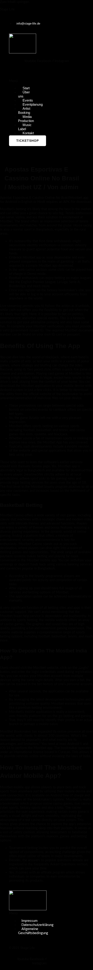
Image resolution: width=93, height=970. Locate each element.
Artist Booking (24, 110)
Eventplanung (33, 104)
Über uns (24, 94)
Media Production (26, 119)
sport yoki (38, 478)
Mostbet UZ (25, 187)
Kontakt (28, 133)
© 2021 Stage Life (22, 948)
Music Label (25, 127)
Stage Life (7, 9)
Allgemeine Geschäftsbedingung (33, 931)
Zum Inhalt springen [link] (14, 2)
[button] (16, 81)
